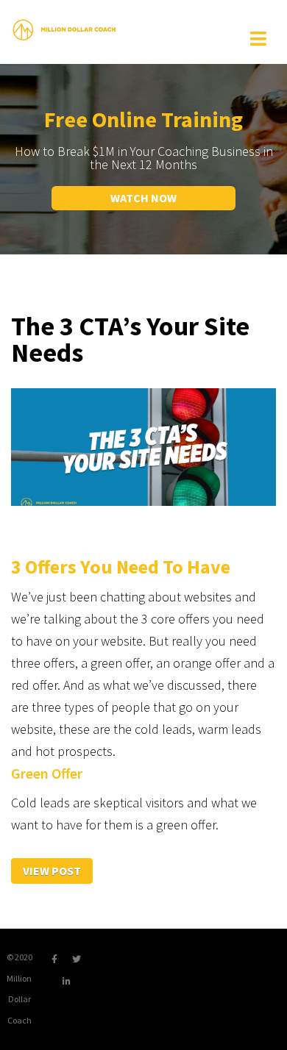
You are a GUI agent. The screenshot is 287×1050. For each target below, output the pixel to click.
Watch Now (143, 197)
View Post (52, 870)
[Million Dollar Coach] (64, 28)
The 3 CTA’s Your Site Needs (130, 339)
